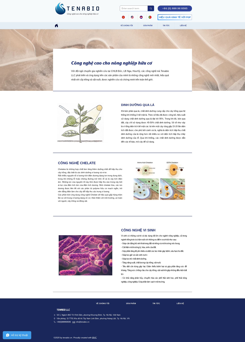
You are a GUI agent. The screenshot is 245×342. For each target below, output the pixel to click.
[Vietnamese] (124, 17)
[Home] (56, 25)
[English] (133, 17)
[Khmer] (142, 17)
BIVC (94, 337)
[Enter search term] (151, 8)
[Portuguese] (150, 17)
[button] (175, 8)
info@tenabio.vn (82, 322)
